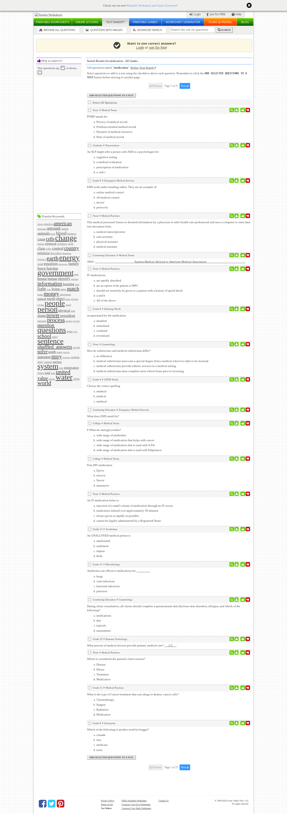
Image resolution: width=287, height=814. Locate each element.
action (40, 224)
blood (61, 233)
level (77, 284)
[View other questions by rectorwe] (237, 180)
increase (74, 279)
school (44, 336)
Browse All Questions (59, 30)
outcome (74, 299)
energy (69, 257)
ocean (67, 299)
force (41, 268)
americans (41, 229)
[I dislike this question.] (248, 110)
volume (51, 379)
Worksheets (53, 22)
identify (64, 279)
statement (44, 357)
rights (70, 331)
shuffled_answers (54, 346)
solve (42, 351)
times (40, 373)
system (47, 366)
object (60, 299)
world (44, 383)
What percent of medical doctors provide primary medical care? (131, 645)
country (71, 248)
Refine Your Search (142, 67)
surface (57, 362)
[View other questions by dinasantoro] (237, 255)
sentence (50, 341)
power (53, 315)
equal (40, 264)
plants (41, 316)
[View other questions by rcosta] (237, 268)
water (64, 377)
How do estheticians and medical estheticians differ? (118, 350)
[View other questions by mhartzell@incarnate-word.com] (237, 309)
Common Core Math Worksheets (136, 808)
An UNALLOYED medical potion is (108, 535)
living (56, 289)
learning (68, 284)
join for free (157, 47)
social (76, 347)
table (61, 368)
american (63, 223)
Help (238, 14)
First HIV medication (99, 465)
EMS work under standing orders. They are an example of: (122, 187)
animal (64, 228)
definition (43, 253)
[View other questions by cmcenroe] (237, 723)
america (48, 224)
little (49, 289)
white (76, 378)
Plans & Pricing (220, 22)
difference (41, 259)
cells (50, 238)
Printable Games (145, 22)
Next (184, 85)
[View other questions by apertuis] (237, 410)
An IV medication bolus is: (103, 500)
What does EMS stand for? (103, 416)
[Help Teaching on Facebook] (42, 803)
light (41, 288)
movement (65, 294)
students (75, 357)
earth (53, 258)
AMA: (166, 261)
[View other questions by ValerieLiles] (237, 564)
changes (40, 244)
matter (40, 294)
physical (64, 310)
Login (197, 14)
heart (76, 274)
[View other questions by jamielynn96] (237, 687)
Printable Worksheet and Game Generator (151, 5)
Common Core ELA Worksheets (136, 804)
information (49, 283)
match (73, 288)
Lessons (86, 22)
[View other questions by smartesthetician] (237, 344)
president (67, 315)
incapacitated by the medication (106, 315)
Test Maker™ (115, 22)
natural (41, 299)
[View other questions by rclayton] (237, 216)
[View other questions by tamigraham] (237, 458)
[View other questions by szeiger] (237, 379)
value (42, 378)
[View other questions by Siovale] (237, 529)
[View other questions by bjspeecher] (237, 145)
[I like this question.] (242, 110)
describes (56, 253)
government (55, 272)
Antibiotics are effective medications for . (118, 570)
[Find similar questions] (231, 110)
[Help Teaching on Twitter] (51, 803)
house (42, 278)
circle (70, 243)
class (41, 248)
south (52, 352)
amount (54, 228)
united (63, 372)
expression (63, 264)
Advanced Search (149, 30)
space (59, 352)
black (53, 234)
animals (43, 233)
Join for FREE (217, 14)
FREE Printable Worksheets (134, 800)
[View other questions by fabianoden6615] (237, 423)
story (56, 356)
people (55, 303)
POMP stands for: (97, 116)
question (45, 325)
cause (41, 239)
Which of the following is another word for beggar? (118, 729)
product (68, 321)
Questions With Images (105, 30)
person (47, 309)
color (48, 248)
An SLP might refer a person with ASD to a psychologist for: (123, 151)
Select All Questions (104, 102)
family (73, 263)
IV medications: (96, 275)
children (62, 243)
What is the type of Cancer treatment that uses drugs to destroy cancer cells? (133, 694)
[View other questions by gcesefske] (237, 639)
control (57, 248)
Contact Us (164, 800)
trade (53, 373)
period (68, 305)
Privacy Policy (107, 800)
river (75, 332)
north (51, 299)
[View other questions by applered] (237, 110)
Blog (245, 22)
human (52, 279)
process (56, 320)
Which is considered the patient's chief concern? (116, 659)
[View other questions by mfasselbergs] (237, 599)
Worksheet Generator (183, 22)
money (51, 293)
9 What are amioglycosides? (104, 430)
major (63, 289)
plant (73, 311)
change (66, 238)
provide (76, 321)
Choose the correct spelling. (104, 386)
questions (51, 330)
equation (51, 264)
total (47, 373)
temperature (71, 367)
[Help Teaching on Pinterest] (60, 803)
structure (66, 357)
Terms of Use (107, 804)
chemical (50, 243)
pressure (41, 321)
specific (66, 352)
